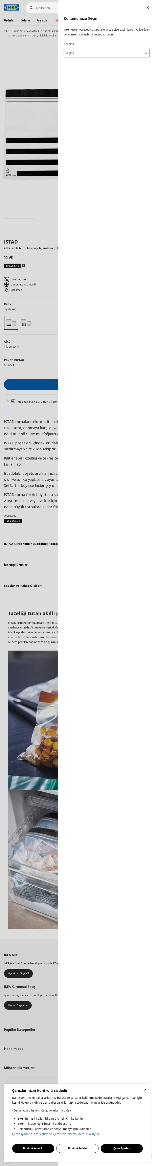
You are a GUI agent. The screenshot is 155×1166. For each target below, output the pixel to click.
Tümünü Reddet (77, 1148)
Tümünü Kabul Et (33, 1148)
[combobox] (107, 53)
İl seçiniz (69, 44)
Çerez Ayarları (121, 1148)
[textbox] (106, 53)
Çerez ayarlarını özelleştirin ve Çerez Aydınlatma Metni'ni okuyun (55, 1134)
